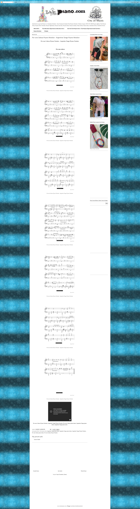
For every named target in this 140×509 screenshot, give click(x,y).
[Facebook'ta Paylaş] (57, 429)
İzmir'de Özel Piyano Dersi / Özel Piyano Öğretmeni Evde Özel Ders (83, 28)
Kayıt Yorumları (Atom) (62, 474)
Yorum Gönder (37, 439)
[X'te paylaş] (56, 429)
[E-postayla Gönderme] (50, 429)
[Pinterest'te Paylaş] (58, 429)
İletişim (46, 31)
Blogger (68, 506)
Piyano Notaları (37, 31)
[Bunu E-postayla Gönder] (53, 429)
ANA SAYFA (36, 28)
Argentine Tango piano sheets (66, 431)
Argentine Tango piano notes (53, 431)
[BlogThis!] (54, 429)
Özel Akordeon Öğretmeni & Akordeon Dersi (53, 28)
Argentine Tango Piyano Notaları (79, 431)
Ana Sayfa (60, 471)
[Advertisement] (60, 456)
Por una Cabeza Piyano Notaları (51, 432)
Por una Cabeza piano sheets (38, 432)
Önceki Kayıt (83, 471)
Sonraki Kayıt (36, 471)
